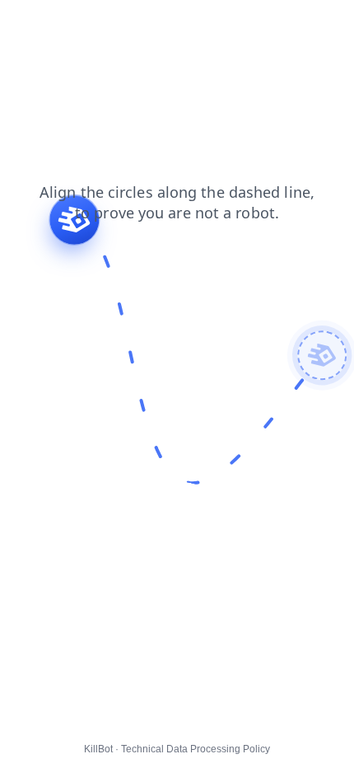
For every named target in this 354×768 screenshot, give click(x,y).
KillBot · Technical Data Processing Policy (177, 749)
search (116, 23)
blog (23, 23)
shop (66, 23)
